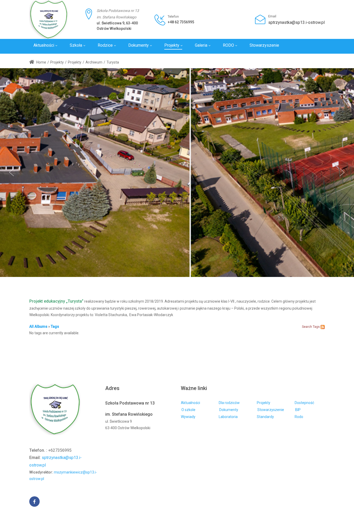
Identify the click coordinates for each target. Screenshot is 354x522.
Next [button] (342, 172)
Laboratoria (228, 417)
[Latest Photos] (323, 326)
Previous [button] (12, 172)
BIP (298, 410)
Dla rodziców (229, 403)
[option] (177, 172)
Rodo (299, 417)
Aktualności (190, 403)
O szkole (188, 410)
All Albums (38, 326)
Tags (55, 326)
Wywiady (188, 417)
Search (307, 327)
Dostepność (304, 403)
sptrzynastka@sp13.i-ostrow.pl (296, 22)
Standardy (265, 417)
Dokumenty (228, 410)
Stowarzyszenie (270, 410)
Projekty (263, 403)
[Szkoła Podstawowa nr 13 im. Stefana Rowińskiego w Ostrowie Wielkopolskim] (48, 19)
